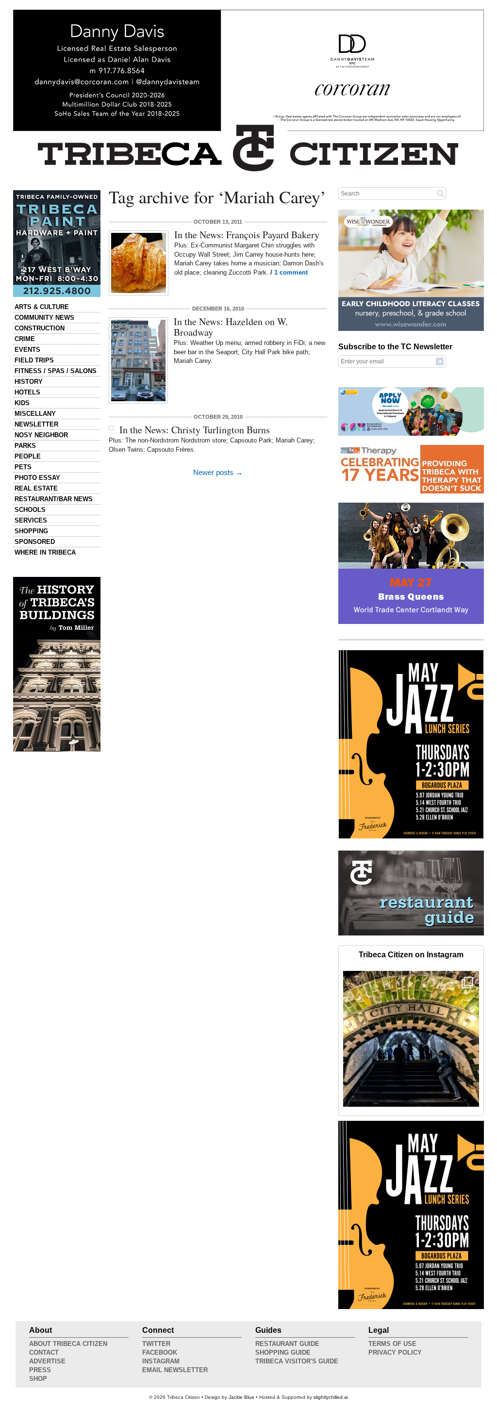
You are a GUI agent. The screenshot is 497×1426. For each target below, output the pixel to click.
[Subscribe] (440, 361)
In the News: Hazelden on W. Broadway (231, 327)
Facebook (159, 1352)
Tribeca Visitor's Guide (296, 1361)
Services (31, 520)
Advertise (47, 1361)
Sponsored (35, 541)
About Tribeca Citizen (68, 1343)
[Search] (441, 193)
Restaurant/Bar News (54, 499)
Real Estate (36, 488)
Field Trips (34, 360)
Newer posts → (218, 472)
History (29, 381)
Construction (40, 328)
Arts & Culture (42, 307)
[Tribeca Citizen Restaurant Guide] (411, 933)
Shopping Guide (283, 1352)
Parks (25, 445)
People (28, 456)
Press (40, 1370)
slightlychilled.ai (331, 1397)
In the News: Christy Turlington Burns (194, 429)
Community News (44, 317)
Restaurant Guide (287, 1343)
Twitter (156, 1343)
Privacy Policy (395, 1352)
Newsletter (36, 424)
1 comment (291, 272)
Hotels (27, 392)
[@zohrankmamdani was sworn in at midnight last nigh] (411, 1039)
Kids (22, 403)
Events (27, 349)
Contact (44, 1352)
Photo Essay (37, 477)
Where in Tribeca (45, 552)
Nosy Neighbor (41, 435)
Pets (23, 467)
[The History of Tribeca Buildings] (56, 664)
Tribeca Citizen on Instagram (411, 955)
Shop (38, 1378)
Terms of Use (392, 1343)
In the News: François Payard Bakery (246, 234)
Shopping (31, 531)
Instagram (161, 1361)
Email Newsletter (175, 1370)
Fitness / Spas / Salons (56, 371)
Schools (30, 509)
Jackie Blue (241, 1397)
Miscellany (35, 413)
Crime (25, 339)
